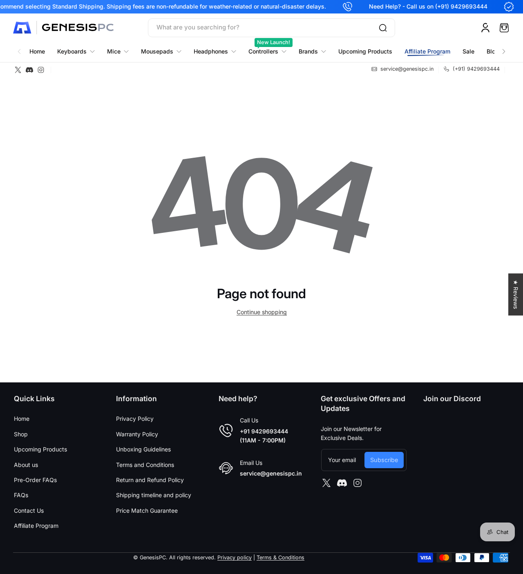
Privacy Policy (135, 418)
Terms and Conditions (145, 464)
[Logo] (64, 28)
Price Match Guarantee (147, 510)
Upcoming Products (40, 449)
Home (21, 418)
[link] (312, 51)
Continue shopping (262, 311)
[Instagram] (41, 70)
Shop (21, 434)
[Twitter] (18, 70)
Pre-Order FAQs (35, 479)
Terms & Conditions (280, 557)
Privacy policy (234, 557)
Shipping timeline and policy (153, 494)
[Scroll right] (504, 47)
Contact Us (29, 510)
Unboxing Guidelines (143, 449)
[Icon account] (485, 28)
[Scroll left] (19, 47)
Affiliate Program (36, 525)
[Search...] (382, 27)
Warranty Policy (137, 434)
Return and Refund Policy (150, 479)
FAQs (21, 494)
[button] (504, 28)
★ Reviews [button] (515, 294)
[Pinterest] (29, 70)
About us (26, 464)
